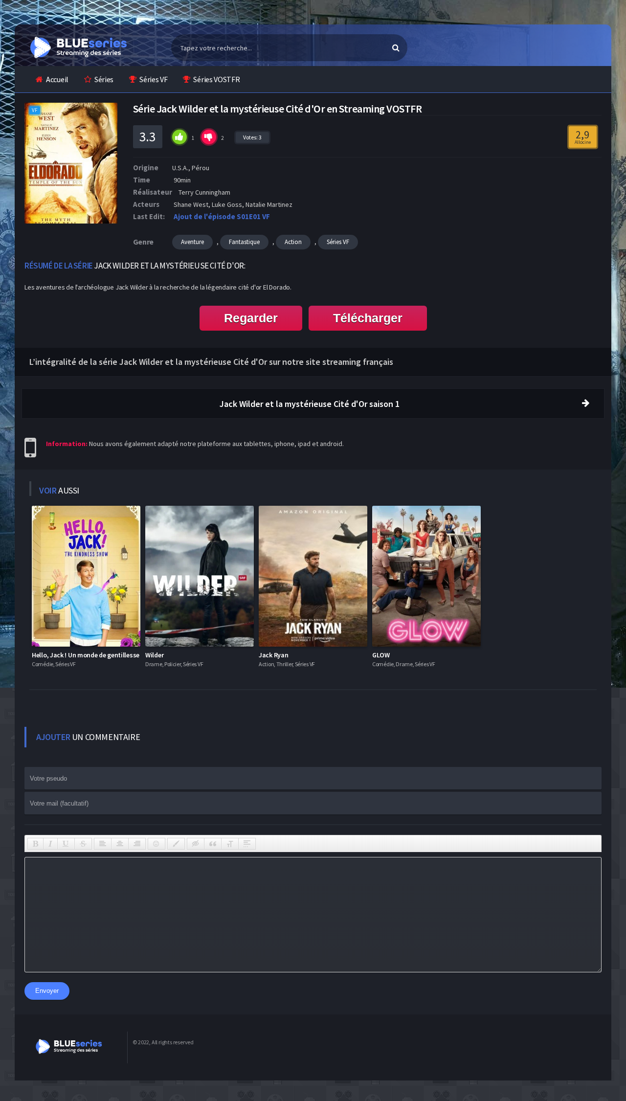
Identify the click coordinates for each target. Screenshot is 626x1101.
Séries (103, 79)
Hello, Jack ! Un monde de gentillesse (85, 655)
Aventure (192, 242)
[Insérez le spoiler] (247, 844)
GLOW (381, 655)
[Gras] (35, 844)
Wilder (154, 655)
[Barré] (83, 844)
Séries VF (153, 79)
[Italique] (50, 844)
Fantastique (244, 242)
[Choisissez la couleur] (176, 844)
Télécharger (367, 318)
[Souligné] (66, 844)
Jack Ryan (273, 655)
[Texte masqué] (195, 844)
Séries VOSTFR (216, 79)
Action (293, 242)
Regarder (251, 318)
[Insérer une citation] (213, 844)
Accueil (57, 79)
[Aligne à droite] (137, 844)
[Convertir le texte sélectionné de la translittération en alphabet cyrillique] (230, 844)
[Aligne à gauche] (103, 844)
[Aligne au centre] (120, 844)
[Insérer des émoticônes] (156, 844)
